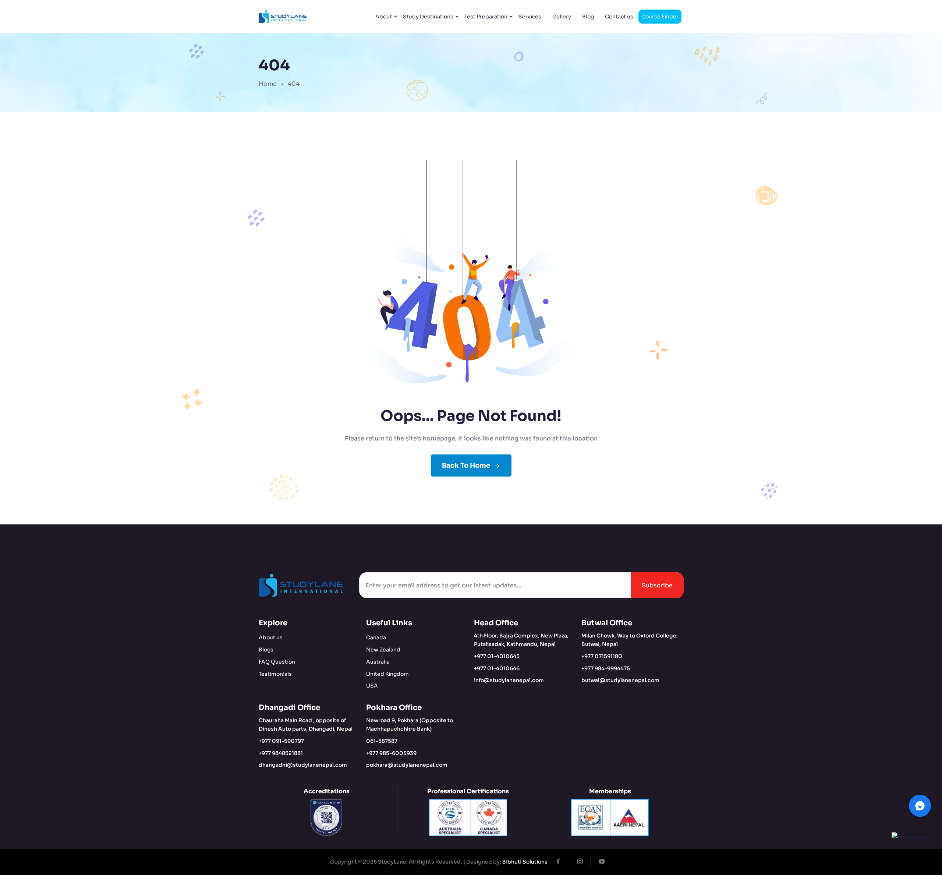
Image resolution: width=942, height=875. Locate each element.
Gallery (561, 16)
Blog (588, 16)
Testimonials (275, 674)
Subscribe (657, 585)
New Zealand (383, 649)
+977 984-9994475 (605, 668)
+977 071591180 (601, 656)
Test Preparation (485, 16)
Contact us (619, 16)
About (383, 16)
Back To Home (466, 465)
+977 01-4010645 (497, 656)
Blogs (266, 649)
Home (268, 84)
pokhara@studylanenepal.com (406, 765)
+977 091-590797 (281, 741)
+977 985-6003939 (391, 753)
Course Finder (660, 16)
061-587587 (381, 741)
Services (529, 16)
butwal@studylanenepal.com (620, 680)
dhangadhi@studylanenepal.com (303, 765)
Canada (376, 637)
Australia (378, 661)
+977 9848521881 (281, 753)
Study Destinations (428, 16)
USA (372, 685)
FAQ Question (277, 661)
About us (271, 637)
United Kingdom (387, 674)
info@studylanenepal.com (509, 680)
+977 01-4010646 (497, 668)
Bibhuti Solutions (525, 861)
